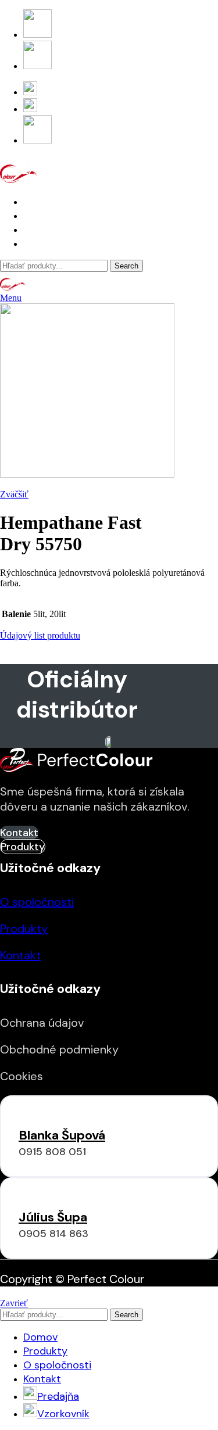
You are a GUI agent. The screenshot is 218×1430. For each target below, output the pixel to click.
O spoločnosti (37, 901)
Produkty (24, 928)
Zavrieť (14, 1303)
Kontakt (20, 955)
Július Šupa (53, 1217)
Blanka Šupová (62, 1135)
